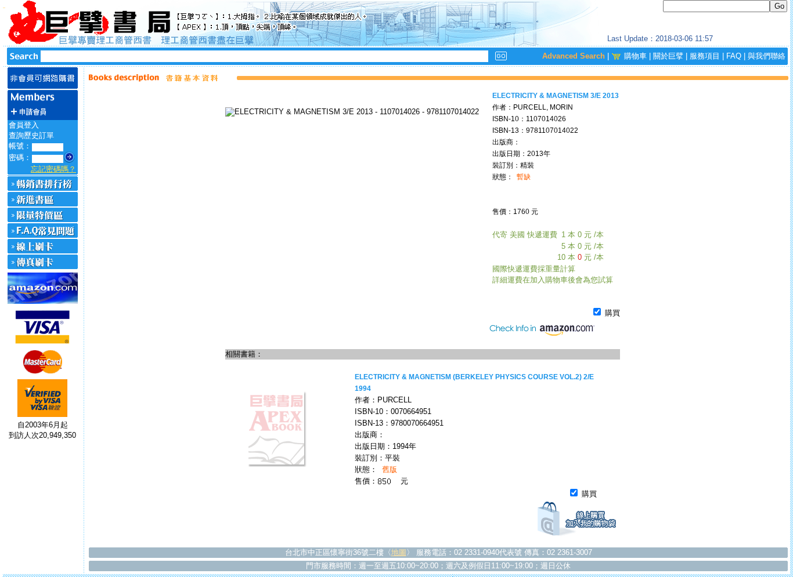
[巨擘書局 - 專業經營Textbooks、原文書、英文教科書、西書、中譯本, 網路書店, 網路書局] (396, 23)
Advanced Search (573, 56)
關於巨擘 (668, 56)
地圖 (398, 552)
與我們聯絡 (766, 56)
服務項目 (705, 56)
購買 (611, 313)
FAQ (733, 56)
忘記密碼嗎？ (53, 169)
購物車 (635, 56)
